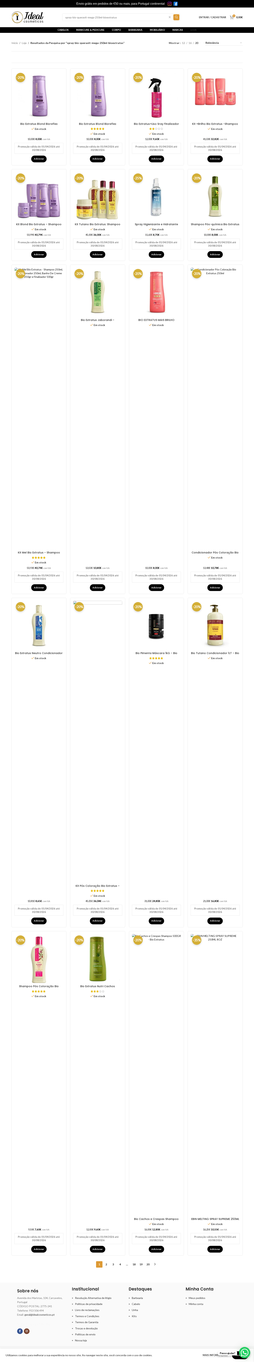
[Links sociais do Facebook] (20, 1331)
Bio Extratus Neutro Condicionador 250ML (39, 655)
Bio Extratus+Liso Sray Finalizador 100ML (156, 125)
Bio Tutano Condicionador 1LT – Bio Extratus (215, 655)
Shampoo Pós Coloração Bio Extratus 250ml (39, 988)
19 (141, 1264)
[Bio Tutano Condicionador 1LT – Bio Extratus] (215, 625)
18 (134, 1264)
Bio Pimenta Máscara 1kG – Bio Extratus (156, 655)
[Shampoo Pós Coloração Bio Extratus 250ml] (39, 958)
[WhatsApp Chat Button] (244, 1352)
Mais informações (215, 1355)
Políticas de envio (85, 1334)
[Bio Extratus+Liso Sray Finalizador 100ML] (156, 96)
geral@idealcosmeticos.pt (39, 1314)
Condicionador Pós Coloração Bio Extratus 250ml (215, 554)
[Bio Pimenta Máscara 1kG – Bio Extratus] (156, 625)
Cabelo (136, 1304)
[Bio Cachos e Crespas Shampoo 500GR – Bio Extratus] (156, 1075)
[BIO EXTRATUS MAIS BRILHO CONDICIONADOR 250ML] (156, 292)
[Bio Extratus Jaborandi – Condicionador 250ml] (97, 292)
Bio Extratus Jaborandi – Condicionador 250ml (97, 322)
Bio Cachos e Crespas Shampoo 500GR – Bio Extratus (156, 1221)
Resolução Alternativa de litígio (93, 1298)
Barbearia (137, 1298)
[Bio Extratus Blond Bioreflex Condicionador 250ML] (39, 96)
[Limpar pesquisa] (170, 17)
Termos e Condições (87, 1316)
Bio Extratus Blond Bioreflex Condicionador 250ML (39, 125)
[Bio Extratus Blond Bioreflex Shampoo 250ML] (97, 96)
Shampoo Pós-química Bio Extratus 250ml (215, 226)
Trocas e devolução (86, 1328)
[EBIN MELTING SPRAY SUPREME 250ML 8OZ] (215, 1075)
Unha (135, 1310)
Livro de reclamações (87, 1310)
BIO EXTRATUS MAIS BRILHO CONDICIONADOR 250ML (156, 322)
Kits (134, 1316)
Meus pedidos (197, 1298)
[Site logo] (27, 17)
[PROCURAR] (176, 17)
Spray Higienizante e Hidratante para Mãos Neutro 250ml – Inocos (156, 226)
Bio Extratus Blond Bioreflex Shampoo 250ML (97, 125)
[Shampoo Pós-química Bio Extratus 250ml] (215, 196)
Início (14, 42)
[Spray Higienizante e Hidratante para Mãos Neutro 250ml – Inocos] (156, 196)
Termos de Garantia (86, 1322)
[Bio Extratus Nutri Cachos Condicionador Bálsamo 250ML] (97, 958)
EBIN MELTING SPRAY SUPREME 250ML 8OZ (215, 1221)
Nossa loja (81, 1340)
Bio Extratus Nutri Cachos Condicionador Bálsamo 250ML (97, 988)
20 (147, 1264)
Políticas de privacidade (88, 1304)
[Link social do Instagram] (27, 1331)
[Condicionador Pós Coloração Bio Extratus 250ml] (215, 408)
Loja (24, 42)
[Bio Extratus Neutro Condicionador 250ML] (39, 625)
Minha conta (196, 1304)
